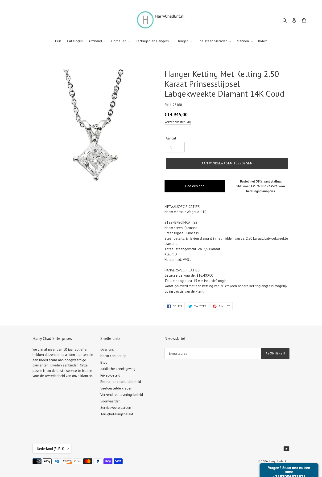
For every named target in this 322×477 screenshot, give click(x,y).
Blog (103, 362)
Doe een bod (194, 186)
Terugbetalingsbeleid (116, 414)
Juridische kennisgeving (117, 368)
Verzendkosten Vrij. (178, 122)
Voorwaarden (110, 401)
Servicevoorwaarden (115, 407)
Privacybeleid (110, 375)
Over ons (107, 349)
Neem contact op (113, 356)
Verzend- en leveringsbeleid (121, 394)
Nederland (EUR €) (51, 448)
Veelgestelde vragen (116, 388)
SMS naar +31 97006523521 (257, 186)
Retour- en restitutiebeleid (120, 381)
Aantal (171, 138)
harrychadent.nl (279, 461)
